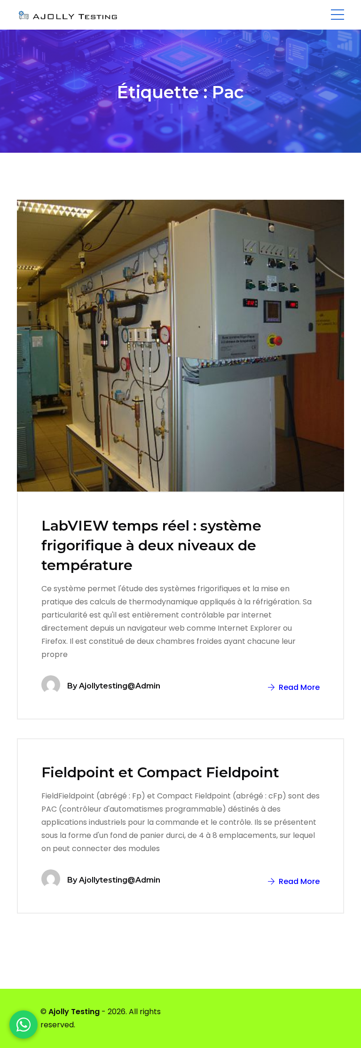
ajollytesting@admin (119, 685)
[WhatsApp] (23, 1024)
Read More (298, 687)
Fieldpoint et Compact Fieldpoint (160, 772)
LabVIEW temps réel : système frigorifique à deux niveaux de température (151, 545)
